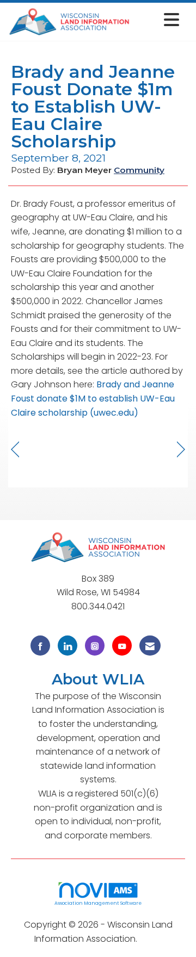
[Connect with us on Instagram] (95, 645)
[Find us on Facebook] (40, 645)
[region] (181, 449)
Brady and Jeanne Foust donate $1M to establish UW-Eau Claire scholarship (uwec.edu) (93, 398)
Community (139, 170)
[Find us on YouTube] (122, 645)
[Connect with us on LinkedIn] (67, 645)
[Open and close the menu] (158, 19)
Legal (150, 939)
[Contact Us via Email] (150, 645)
